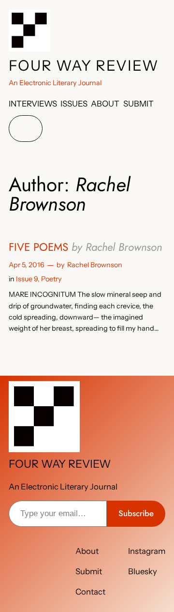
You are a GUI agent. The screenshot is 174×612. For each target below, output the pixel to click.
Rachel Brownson (94, 264)
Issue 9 (27, 279)
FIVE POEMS (85, 247)
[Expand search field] (26, 128)
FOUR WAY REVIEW (84, 66)
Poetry (51, 279)
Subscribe (136, 513)
